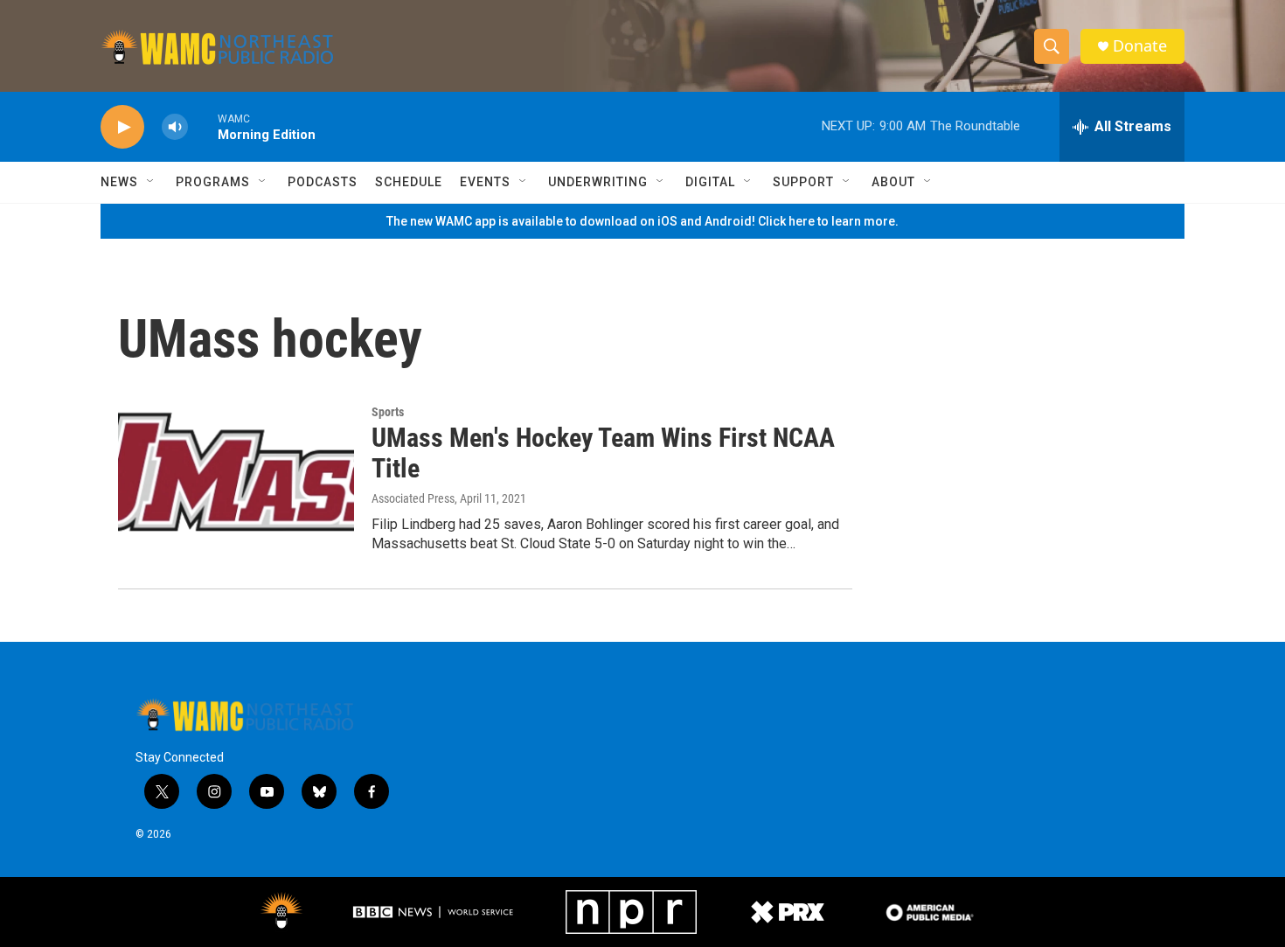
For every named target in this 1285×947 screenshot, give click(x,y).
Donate (1140, 46)
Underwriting (598, 182)
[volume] (175, 127)
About (893, 182)
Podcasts (323, 182)
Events (485, 182)
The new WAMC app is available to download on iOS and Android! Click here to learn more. (642, 221)
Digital (710, 182)
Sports (388, 412)
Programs (213, 182)
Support (803, 182)
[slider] (202, 126)
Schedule (408, 182)
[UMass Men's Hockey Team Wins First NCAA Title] (236, 471)
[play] (122, 127)
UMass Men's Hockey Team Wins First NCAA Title (603, 453)
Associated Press (413, 498)
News (119, 182)
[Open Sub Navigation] (151, 182)
